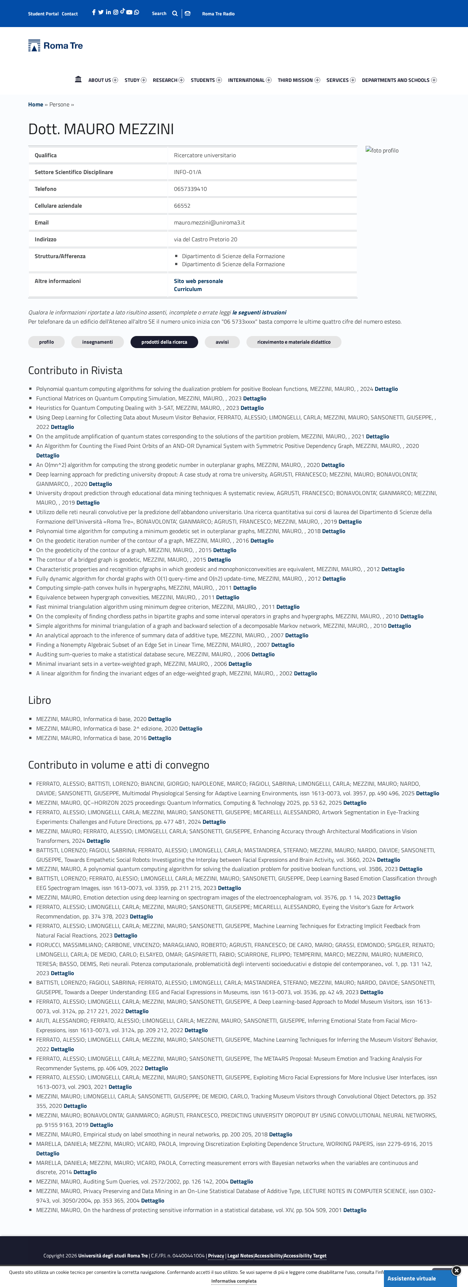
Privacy (216, 1256)
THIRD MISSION (295, 80)
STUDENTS (203, 80)
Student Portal (43, 13)
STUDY (132, 80)
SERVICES (338, 80)
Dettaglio (386, 388)
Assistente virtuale (412, 1278)
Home (78, 79)
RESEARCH (165, 80)
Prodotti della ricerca (164, 342)
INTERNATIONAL (246, 80)
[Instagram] (116, 10)
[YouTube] (129, 10)
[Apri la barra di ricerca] (171, 13)
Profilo (46, 342)
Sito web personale (198, 280)
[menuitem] (78, 80)
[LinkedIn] (108, 10)
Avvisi (222, 342)
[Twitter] (101, 10)
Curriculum (188, 288)
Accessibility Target (305, 1256)
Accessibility (268, 1256)
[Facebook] (94, 10)
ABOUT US (99, 80)
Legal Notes (240, 1256)
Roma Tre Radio (218, 13)
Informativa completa (234, 1280)
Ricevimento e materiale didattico (294, 342)
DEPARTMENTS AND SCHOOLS (396, 80)
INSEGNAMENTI (97, 342)
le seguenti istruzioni (259, 312)
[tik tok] (123, 10)
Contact (70, 13)
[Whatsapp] (136, 10)
